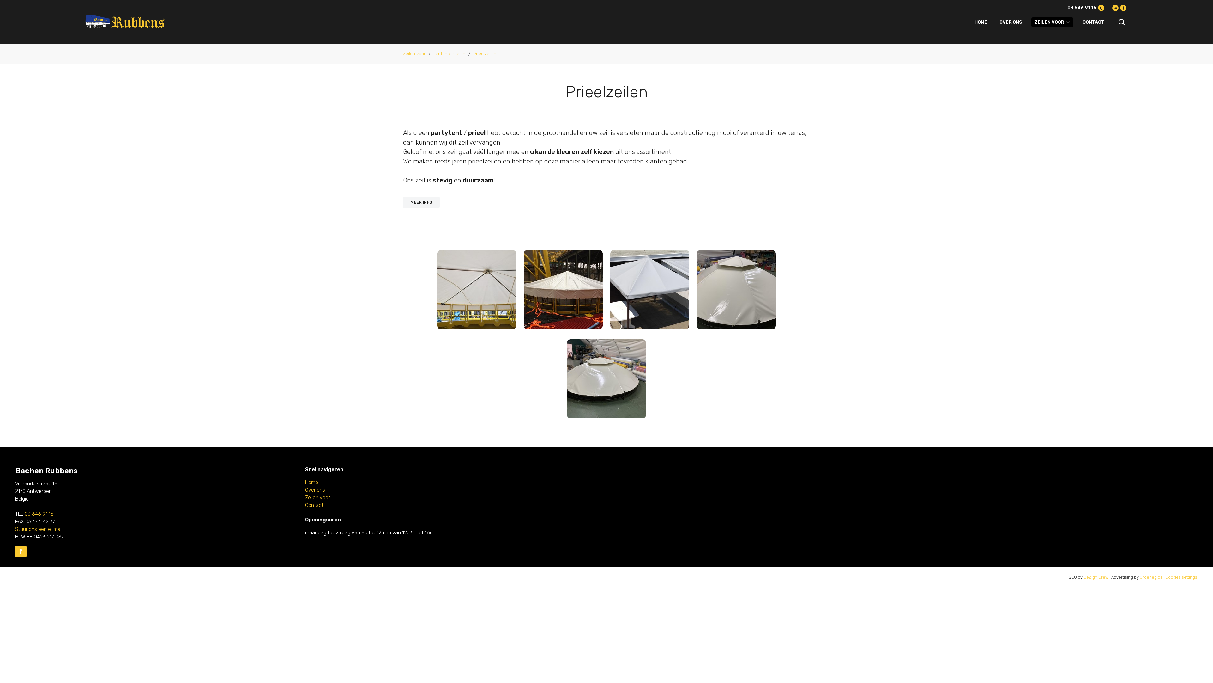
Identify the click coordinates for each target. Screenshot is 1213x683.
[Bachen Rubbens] (125, 22)
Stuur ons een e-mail (38, 529)
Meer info (421, 202)
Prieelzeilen (485, 54)
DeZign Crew (1095, 577)
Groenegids (1151, 577)
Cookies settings (1181, 577)
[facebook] (1123, 8)
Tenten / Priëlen (449, 54)
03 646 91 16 (1081, 7)
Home (981, 22)
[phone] (1101, 8)
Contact (1093, 22)
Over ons (1010, 22)
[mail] (1115, 8)
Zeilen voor (1049, 22)
